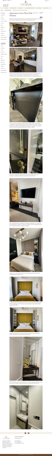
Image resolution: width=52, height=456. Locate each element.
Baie (1, 25)
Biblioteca (3, 27)
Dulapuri (2, 62)
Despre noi (13, 8)
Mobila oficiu (3, 31)
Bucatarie (3, 15)
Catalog (20, 8)
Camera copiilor (4, 21)
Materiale (38, 8)
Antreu (2, 23)
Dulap (2, 29)
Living (2, 17)
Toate (2, 46)
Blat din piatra (3, 39)
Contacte (46, 8)
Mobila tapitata (4, 37)
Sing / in (47, 0)
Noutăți (5, 0)
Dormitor (2, 19)
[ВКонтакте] (40, 17)
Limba (9, 0)
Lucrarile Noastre (29, 8)
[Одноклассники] (42, 17)
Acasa (6, 8)
